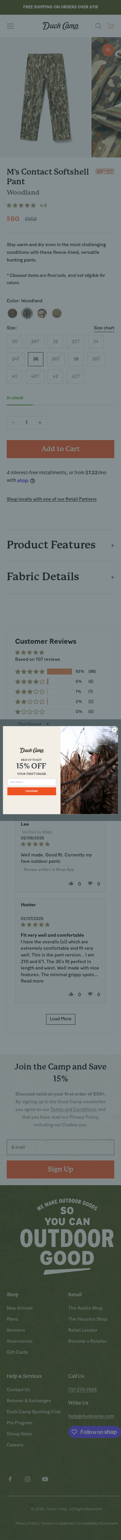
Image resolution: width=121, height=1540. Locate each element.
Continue (32, 791)
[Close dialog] (114, 729)
